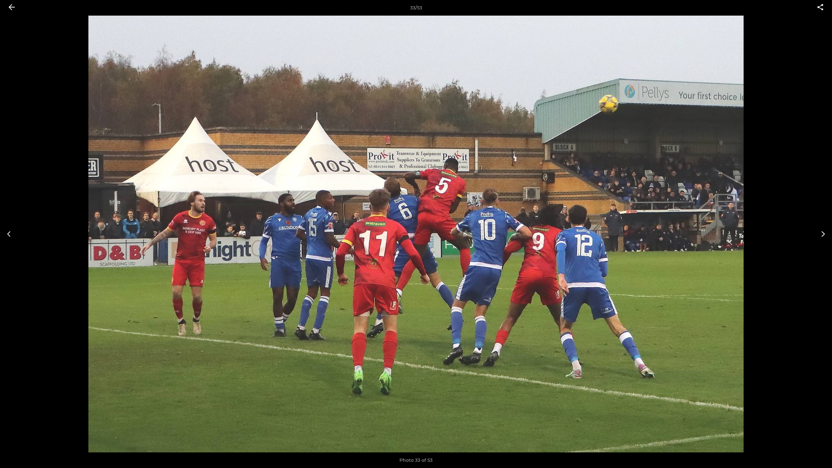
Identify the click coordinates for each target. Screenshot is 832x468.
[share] (820, 7)
